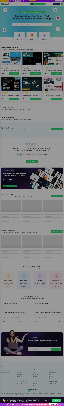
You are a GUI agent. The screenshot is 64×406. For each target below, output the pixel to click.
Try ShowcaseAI (53, 404)
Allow (56, 400)
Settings (46, 400)
